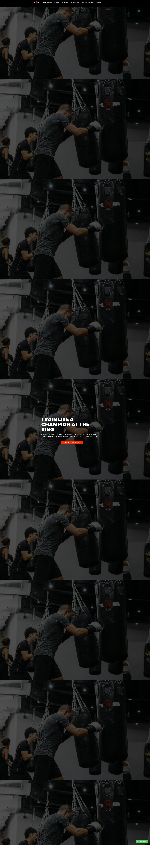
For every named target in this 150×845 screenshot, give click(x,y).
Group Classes (64, 2)
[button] (142, 841)
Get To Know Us (47, 2)
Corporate (98, 2)
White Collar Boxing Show (87, 2)
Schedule (56, 2)
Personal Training (75, 2)
